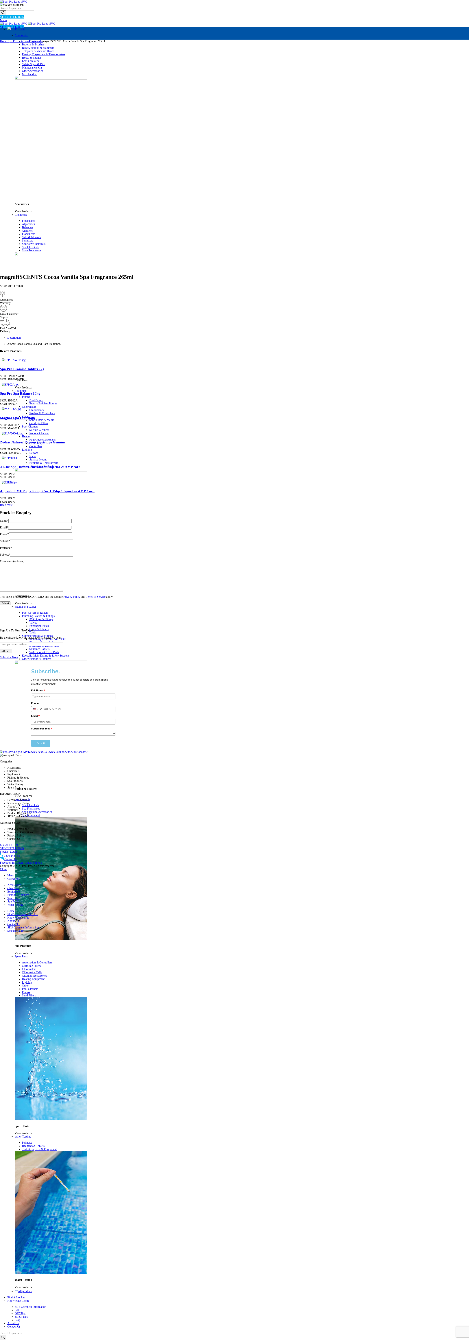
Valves (33, 622)
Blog (17, 1319)
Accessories (21, 35)
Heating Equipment (33, 978)
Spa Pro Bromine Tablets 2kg (22, 369)
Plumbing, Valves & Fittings (38, 616)
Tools (32, 632)
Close (3, 869)
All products (25, 1291)
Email (4, 527)
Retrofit (33, 452)
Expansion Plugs (39, 625)
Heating (26, 436)
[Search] (3, 12)
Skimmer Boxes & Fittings (37, 635)
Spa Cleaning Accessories (37, 811)
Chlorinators (29, 406)
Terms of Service (96, 596)
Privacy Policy (71, 596)
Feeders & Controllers (42, 413)
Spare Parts (21, 956)
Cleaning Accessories (34, 975)
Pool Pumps (36, 400)
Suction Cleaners (39, 429)
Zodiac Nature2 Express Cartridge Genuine (32, 442)
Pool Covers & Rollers (42, 439)
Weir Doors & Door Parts (44, 652)
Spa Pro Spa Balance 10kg (20, 393)
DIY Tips (20, 1313)
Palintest (27, 1142)
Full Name (38, 690)
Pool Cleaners (30, 426)
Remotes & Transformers (43, 462)
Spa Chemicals (30, 805)
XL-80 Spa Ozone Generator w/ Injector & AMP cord (40, 467)
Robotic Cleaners (39, 433)
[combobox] (37, 709)
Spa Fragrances (31, 808)
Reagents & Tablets (33, 1145)
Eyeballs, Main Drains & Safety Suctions (45, 655)
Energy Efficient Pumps (43, 403)
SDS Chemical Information (30, 1306)
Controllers (35, 446)
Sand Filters (29, 995)
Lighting (27, 449)
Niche (32, 456)
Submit (41, 743)
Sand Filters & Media (41, 419)
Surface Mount (38, 459)
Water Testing (23, 1136)
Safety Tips (21, 1316)
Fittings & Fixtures (25, 606)
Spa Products (16, 41)
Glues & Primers (39, 629)
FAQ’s (18, 1310)
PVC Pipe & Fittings (41, 619)
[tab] (238, 337)
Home (4, 41)
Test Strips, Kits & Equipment (39, 1149)
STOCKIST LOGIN (12, 17)
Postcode (6, 547)
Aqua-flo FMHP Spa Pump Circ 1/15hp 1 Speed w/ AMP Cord (47, 491)
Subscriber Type (41, 728)
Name (4, 520)
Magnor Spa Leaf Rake (18, 418)
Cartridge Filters (38, 423)
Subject (5, 554)
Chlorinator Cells (32, 972)
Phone (4, 534)
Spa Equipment (31, 815)
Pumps (26, 396)
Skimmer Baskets (39, 648)
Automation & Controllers (37, 962)
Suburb (5, 541)
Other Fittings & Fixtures (36, 658)
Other (25, 985)
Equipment (21, 390)
